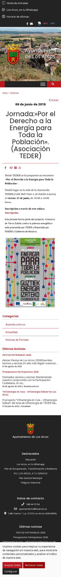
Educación (30, 459)
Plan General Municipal (30, 478)
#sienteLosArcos (15, 324)
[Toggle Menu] (42, 84)
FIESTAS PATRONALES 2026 (30, 532)
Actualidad (11, 332)
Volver (55, 100)
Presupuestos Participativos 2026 (30, 537)
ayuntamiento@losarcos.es (33, 508)
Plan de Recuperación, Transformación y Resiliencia (30, 468)
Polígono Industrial (30, 482)
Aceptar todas (12, 565)
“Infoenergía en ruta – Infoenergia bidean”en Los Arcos (30, 541)
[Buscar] (54, 84)
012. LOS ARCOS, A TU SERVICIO (30, 473)
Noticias (14, 92)
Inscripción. (12, 212)
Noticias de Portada (16, 339)
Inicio (5, 92)
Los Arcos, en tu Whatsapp (31, 464)
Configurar (10, 571)
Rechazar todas (34, 565)
